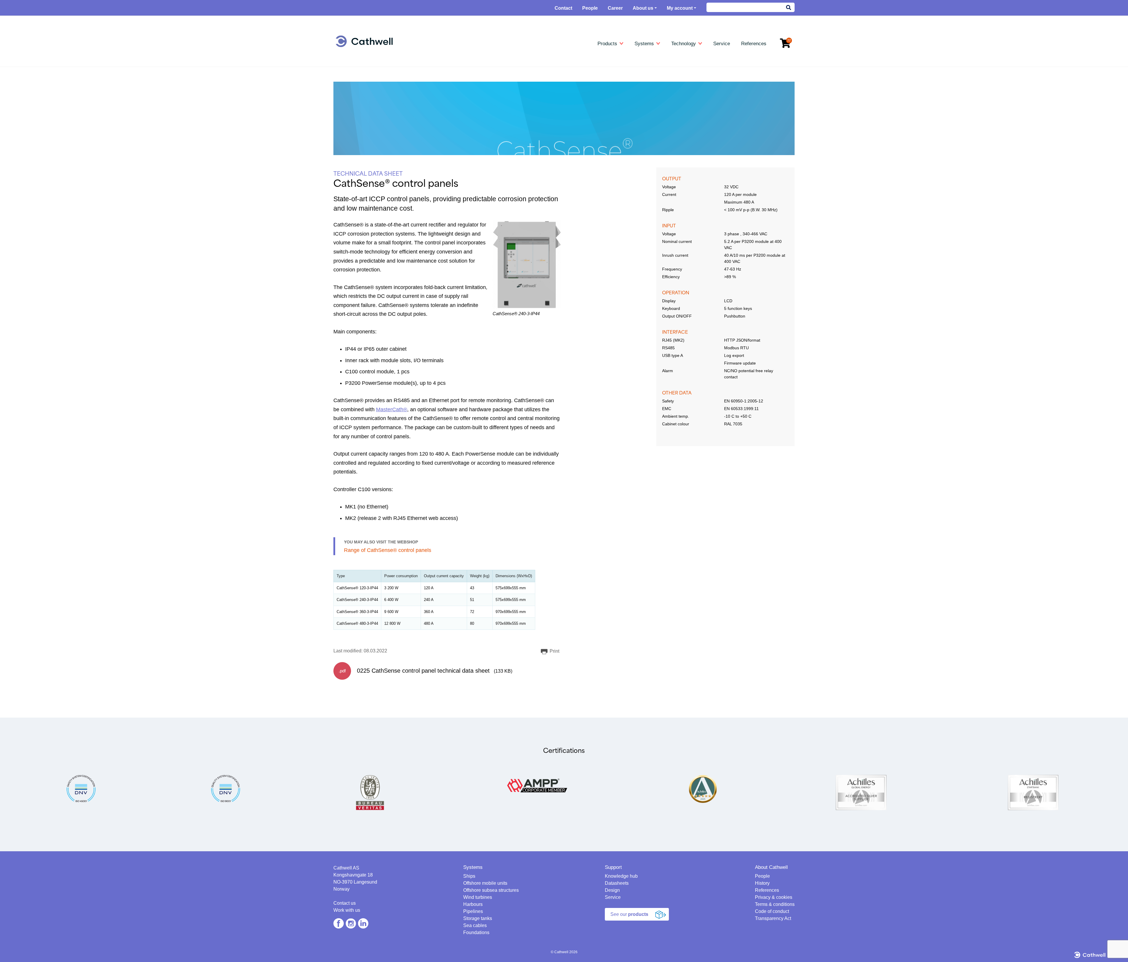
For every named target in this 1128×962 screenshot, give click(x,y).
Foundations (355, 135)
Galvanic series (662, 101)
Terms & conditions (775, 904)
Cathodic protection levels (672, 75)
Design (612, 890)
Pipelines (352, 109)
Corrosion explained (666, 92)
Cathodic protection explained (675, 67)
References (767, 890)
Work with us (346, 910)
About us (643, 8)
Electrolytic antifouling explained (677, 118)
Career (615, 8)
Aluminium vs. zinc (665, 84)
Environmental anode (516, 92)
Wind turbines (357, 92)
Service (613, 897)
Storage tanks (357, 118)
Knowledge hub (664, 58)
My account (680, 8)
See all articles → (664, 135)
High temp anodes (513, 84)
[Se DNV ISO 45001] (81, 788)
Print (553, 651)
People (590, 8)
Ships (349, 67)
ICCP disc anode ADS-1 (519, 118)
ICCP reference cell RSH (520, 126)
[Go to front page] (364, 41)
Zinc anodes (507, 75)
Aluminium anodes (513, 67)
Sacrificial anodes (512, 160)
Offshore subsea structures (491, 890)
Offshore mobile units (364, 75)
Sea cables (354, 126)
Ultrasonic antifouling (363, 157)
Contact (563, 8)
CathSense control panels (520, 109)
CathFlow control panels (519, 101)
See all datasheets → (516, 135)
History (762, 883)
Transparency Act (773, 918)
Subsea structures (361, 84)
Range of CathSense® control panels (387, 550)
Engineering (357, 58)
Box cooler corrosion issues (674, 109)
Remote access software (671, 126)
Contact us (344, 903)
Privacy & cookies (773, 897)
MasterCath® (391, 409)
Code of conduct (772, 911)
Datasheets (508, 58)
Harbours (353, 101)
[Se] (225, 788)
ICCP (501, 152)
